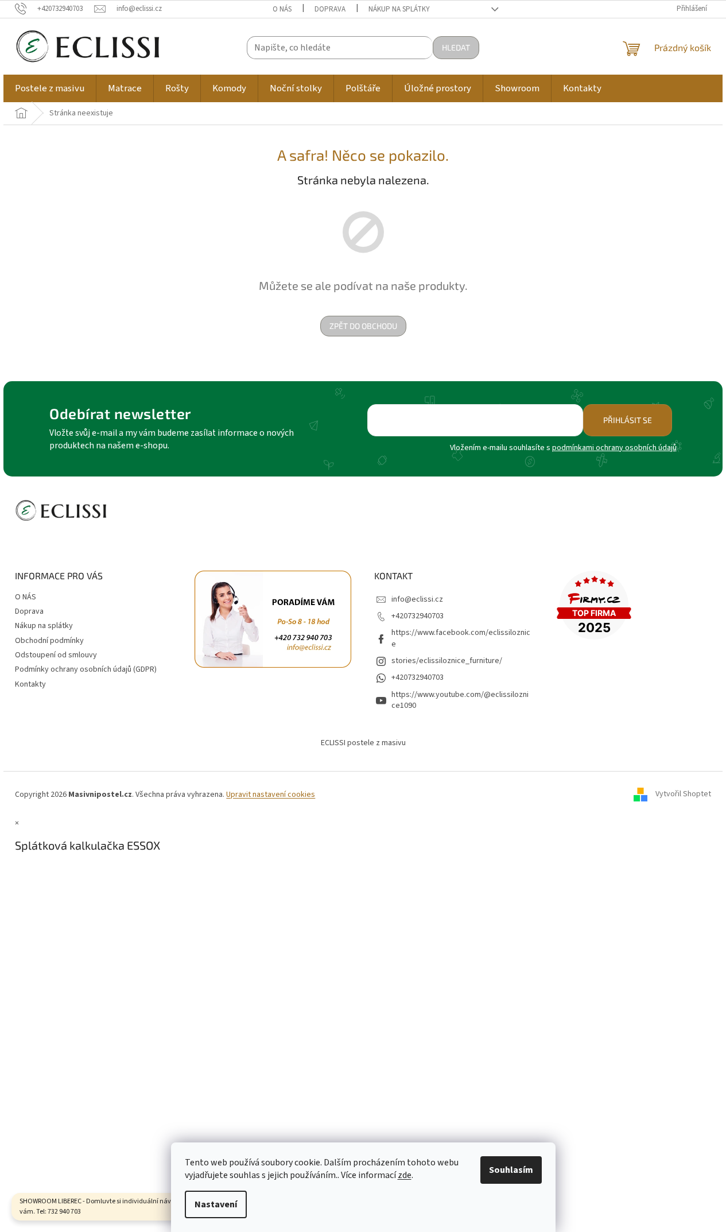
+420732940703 (417, 616)
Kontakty (30, 684)
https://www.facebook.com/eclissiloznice (460, 638)
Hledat (456, 47)
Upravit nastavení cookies (270, 794)
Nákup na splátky (399, 9)
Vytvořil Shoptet (683, 794)
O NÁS (282, 9)
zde (404, 1175)
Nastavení (216, 1204)
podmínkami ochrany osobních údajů (614, 448)
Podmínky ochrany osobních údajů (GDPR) (86, 669)
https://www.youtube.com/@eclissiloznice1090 (460, 700)
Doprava (330, 9)
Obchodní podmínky (49, 640)
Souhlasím (511, 1170)
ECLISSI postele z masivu (363, 743)
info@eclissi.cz (417, 599)
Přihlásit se (627, 420)
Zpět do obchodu (363, 326)
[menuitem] (49, 88)
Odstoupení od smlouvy (56, 655)
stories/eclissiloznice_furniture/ (446, 661)
